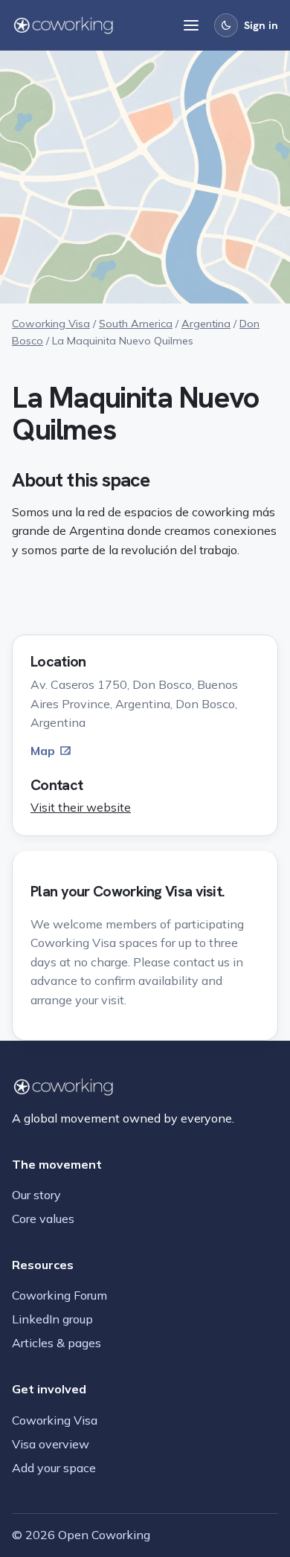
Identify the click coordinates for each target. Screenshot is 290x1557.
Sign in (261, 25)
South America (136, 323)
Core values (43, 1218)
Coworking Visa (51, 323)
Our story (36, 1194)
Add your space (54, 1467)
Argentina (206, 323)
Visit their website (80, 807)
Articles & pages (56, 1342)
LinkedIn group (52, 1319)
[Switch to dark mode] (226, 25)
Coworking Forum (59, 1295)
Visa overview (50, 1443)
